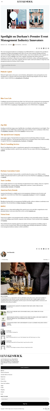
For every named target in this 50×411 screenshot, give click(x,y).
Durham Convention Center (10, 171)
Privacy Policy (3, 381)
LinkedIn (42, 104)
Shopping (2, 389)
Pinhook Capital (6, 72)
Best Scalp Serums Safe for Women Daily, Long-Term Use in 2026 (25, 311)
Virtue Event (5, 214)
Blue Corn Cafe (6, 98)
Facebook (26, 78)
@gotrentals (26, 195)
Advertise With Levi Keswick (6, 374)
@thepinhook (18, 78)
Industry (10, 44)
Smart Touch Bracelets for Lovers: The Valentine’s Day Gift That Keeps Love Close (23, 337)
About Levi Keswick (5, 372)
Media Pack (3, 376)
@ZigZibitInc (5, 131)
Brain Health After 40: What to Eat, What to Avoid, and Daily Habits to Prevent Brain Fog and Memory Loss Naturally (27, 317)
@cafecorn (14, 104)
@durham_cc (41, 175)
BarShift (4, 198)
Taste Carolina (6, 180)
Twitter (18, 203)
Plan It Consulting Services (10, 144)
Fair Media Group (21, 408)
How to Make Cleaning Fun (12, 332)
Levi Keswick (18, 44)
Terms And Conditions (5, 383)
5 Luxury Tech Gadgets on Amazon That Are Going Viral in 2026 (25, 306)
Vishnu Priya (8, 346)
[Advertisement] (25, 88)
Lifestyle (2, 391)
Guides (2, 387)
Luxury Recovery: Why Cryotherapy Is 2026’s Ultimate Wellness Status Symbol (27, 323)
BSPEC (3, 206)
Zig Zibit (4, 125)
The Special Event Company (10, 135)
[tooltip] (37, 48)
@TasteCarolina (4, 186)
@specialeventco (17, 141)
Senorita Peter (9, 340)
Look (2, 394)
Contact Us (3, 379)
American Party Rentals (9, 190)
